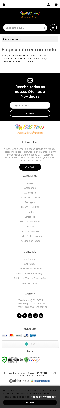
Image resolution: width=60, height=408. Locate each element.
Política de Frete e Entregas (30, 273)
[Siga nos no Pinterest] (41, 315)
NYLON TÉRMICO (30, 207)
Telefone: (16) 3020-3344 (31, 300)
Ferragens (30, 202)
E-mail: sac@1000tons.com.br (31, 306)
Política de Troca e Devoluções (30, 278)
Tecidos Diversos (30, 231)
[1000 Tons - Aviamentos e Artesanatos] (30, 14)
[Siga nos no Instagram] (35, 315)
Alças (30, 183)
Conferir (30, 167)
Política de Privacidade (30, 268)
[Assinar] (30, 113)
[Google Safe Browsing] (32, 359)
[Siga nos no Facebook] (19, 315)
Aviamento (30, 192)
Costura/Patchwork (30, 197)
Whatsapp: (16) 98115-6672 (31, 303)
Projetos (30, 212)
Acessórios (30, 188)
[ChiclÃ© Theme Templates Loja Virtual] (19, 381)
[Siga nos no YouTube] (30, 315)
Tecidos (30, 226)
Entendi (30, 402)
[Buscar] (44, 27)
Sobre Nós (30, 263)
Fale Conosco (30, 259)
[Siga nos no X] (24, 315)
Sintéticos (30, 216)
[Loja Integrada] (40, 380)
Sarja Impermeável (30, 221)
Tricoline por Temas (30, 240)
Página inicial (10, 39)
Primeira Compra (30, 283)
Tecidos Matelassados (30, 236)
